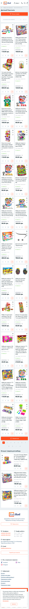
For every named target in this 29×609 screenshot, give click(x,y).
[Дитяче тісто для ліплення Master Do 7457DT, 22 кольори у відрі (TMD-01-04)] (21, 65)
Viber (19, 562)
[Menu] (1, 3)
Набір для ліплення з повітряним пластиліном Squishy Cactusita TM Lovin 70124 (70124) (21, 385)
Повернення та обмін (6, 579)
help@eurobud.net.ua (6, 548)
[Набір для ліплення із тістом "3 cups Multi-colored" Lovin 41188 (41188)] (8, 410)
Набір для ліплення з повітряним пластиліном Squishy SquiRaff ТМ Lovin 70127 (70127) (7, 180)
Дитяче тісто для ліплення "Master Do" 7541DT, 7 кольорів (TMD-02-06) (21, 316)
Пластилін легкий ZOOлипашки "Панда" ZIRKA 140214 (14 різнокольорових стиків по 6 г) (7, 146)
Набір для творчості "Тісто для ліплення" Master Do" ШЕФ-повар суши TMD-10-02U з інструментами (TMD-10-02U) (21, 350)
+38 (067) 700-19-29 (5, 533)
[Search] (24, 3)
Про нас (3, 573)
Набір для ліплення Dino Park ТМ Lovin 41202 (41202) (20, 280)
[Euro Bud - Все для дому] (14, 514)
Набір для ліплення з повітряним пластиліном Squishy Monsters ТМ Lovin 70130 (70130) (21, 213)
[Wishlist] (12, 27)
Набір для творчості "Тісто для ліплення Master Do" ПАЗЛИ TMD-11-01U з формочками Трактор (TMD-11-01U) (7, 385)
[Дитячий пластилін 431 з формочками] (21, 236)
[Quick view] (12, 24)
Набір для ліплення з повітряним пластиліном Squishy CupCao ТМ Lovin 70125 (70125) (21, 111)
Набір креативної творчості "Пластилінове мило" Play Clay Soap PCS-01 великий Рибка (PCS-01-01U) (21, 40)
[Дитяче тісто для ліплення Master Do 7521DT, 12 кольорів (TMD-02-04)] (21, 170)
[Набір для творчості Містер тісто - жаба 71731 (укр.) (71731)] (8, 339)
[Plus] (8, 55)
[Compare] (12, 29)
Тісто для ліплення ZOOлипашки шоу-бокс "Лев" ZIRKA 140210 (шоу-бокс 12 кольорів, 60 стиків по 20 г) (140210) (7, 76)
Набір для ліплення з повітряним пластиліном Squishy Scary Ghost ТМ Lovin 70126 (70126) (7, 213)
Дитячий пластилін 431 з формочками (21, 244)
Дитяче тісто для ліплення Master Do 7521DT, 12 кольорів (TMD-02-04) (21, 180)
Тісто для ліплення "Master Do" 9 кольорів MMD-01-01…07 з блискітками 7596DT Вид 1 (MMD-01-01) (20, 457)
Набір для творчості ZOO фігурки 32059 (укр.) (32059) (20, 144)
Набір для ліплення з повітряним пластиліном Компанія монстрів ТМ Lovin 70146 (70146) (7, 40)
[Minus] (3, 55)
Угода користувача (5, 581)
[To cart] (12, 55)
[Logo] (7, 3)
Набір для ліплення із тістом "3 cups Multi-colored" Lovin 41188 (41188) (7, 419)
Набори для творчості (8, 7)
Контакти (3, 583)
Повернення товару (5, 585)
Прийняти (14, 604)
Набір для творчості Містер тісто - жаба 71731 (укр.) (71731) (7, 348)
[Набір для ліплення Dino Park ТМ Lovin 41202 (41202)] (21, 271)
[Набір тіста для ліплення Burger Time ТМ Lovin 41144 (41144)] (8, 307)
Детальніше (6, 600)
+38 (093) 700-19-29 (5, 535)
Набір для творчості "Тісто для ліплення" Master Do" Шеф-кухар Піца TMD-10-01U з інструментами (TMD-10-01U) (7, 282)
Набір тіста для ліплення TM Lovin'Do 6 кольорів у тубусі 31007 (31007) (20, 419)
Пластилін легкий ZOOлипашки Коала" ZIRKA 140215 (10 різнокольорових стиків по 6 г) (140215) (7, 111)
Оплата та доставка (5, 575)
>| (19, 446)
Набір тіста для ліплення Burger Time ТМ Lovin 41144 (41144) (7, 316)
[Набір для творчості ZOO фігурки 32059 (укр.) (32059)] (21, 136)
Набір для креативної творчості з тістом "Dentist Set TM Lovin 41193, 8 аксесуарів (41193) (7, 247)
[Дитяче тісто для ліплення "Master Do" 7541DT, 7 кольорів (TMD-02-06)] (21, 307)
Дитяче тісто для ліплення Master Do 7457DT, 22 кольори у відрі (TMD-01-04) (21, 75)
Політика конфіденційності (7, 577)
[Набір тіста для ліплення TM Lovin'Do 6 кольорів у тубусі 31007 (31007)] (21, 410)
